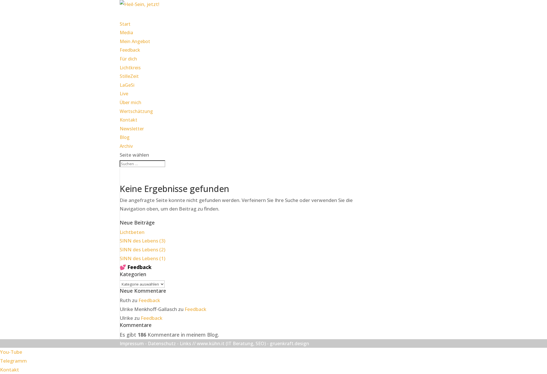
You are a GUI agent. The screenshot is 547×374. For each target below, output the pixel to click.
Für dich (128, 59)
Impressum (132, 343)
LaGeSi (127, 85)
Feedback (130, 50)
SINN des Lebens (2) (142, 249)
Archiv (126, 146)
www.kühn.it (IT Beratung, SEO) (231, 343)
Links (185, 343)
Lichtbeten (132, 232)
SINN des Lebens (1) (142, 258)
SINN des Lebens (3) (142, 240)
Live (124, 93)
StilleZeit (129, 76)
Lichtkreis (130, 67)
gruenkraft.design (289, 343)
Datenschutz (162, 343)
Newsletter (132, 129)
